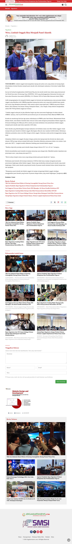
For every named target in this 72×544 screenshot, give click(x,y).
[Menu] (6, 4)
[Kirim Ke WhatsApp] (65, 202)
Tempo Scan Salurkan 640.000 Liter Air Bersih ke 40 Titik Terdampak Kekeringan (49, 1)
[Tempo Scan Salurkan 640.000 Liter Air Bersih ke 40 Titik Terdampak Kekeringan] (21, 489)
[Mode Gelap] (63, 4)
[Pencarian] (66, 4)
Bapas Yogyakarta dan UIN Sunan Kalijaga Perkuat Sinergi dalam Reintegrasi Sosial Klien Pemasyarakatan (34, 193)
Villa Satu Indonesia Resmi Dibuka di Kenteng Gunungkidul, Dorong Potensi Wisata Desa (29, 183)
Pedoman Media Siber (38, 537)
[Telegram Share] (61, 202)
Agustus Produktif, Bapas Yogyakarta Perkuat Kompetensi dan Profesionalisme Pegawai (29, 185)
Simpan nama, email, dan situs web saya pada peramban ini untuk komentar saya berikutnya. (30, 377)
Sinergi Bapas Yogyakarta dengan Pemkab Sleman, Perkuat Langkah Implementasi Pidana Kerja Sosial (33, 195)
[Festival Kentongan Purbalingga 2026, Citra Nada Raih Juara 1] (21, 467)
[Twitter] (34, 532)
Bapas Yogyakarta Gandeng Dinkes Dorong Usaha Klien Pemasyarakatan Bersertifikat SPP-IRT (31, 190)
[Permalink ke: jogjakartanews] (6, 36)
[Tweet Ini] (54, 202)
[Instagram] (37, 532)
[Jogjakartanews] (15, 4)
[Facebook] (31, 532)
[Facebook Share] (51, 202)
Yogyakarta (8, 29)
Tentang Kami (27, 537)
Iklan (52, 537)
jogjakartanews (12, 35)
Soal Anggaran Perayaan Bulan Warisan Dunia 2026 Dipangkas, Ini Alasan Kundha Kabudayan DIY (32, 188)
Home (20, 537)
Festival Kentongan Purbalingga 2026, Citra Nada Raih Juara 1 (20, 477)
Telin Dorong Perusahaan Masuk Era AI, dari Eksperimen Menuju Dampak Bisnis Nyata (49, 499)
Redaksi (47, 537)
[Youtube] (41, 532)
